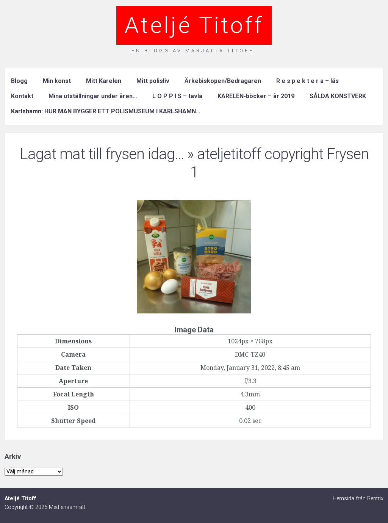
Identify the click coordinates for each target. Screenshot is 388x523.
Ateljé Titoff (194, 25)
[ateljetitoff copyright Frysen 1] (194, 311)
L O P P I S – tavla (177, 96)
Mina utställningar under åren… (92, 96)
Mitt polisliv (152, 81)
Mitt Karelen (103, 81)
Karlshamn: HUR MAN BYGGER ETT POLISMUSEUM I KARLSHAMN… (105, 111)
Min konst (57, 81)
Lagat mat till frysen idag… (102, 154)
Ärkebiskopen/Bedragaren (223, 81)
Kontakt (22, 96)
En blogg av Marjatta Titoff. (194, 50)
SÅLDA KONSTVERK (338, 96)
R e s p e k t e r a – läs (307, 81)
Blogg (19, 81)
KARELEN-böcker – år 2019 (255, 96)
